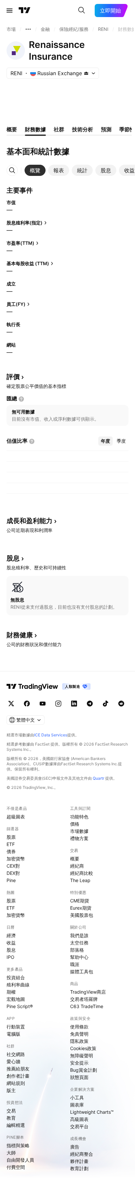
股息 (11, 950)
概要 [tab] (12, 129)
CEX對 (13, 866)
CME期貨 (79, 900)
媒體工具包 (81, 971)
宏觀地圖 (16, 999)
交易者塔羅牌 (84, 999)
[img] (86, 73)
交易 (11, 1110)
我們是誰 (79, 935)
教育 (11, 1118)
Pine (11, 880)
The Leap (80, 880)
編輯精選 (16, 1125)
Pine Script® (20, 1006)
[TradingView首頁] (24, 10)
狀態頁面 (79, 1077)
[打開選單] (9, 10)
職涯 (74, 964)
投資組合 (16, 977)
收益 (11, 942)
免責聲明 (79, 1034)
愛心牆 (13, 1061)
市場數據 (79, 831)
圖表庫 (77, 1105)
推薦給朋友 (18, 1068)
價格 (74, 824)
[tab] (35, 170)
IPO (10, 957)
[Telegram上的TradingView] (89, 703)
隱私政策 (79, 1041)
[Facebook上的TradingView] (26, 703)
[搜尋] (81, 10)
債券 (11, 851)
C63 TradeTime (86, 1006)
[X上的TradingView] (11, 703)
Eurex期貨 (80, 908)
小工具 (77, 1097)
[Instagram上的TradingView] (58, 703)
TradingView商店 (88, 992)
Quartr (98, 778)
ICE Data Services (50, 734)
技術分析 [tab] (82, 129)
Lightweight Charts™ (92, 1112)
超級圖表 (16, 816)
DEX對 (13, 873)
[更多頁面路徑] (28, 29)
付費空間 (16, 1167)
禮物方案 (79, 838)
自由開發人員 (20, 1160)
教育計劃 (79, 1168)
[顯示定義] (21, 399)
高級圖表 (79, 1119)
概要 (74, 858)
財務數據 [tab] (35, 129)
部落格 (77, 950)
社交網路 (16, 1054)
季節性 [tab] (127, 129)
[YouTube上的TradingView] (42, 703)
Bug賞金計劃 (83, 1070)
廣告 (74, 1147)
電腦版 (13, 1034)
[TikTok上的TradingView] (105, 703)
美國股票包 (81, 915)
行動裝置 (16, 1026)
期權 (11, 992)
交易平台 (79, 1126)
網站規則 (16, 1083)
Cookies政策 (83, 1048)
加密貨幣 (16, 858)
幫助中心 (79, 957)
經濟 (11, 935)
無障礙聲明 (81, 1055)
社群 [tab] (59, 129)
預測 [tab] (106, 129)
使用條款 (79, 1026)
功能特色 (79, 816)
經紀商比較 (81, 873)
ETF (11, 844)
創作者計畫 (18, 1076)
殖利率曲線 (18, 984)
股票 (11, 837)
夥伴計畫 (79, 1161)
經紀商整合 (81, 1154)
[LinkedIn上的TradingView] (74, 703)
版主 (11, 1090)
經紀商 (77, 866)
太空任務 (79, 942)
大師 (11, 1152)
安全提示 (79, 1063)
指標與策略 (18, 1145)
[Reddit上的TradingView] (121, 703)
